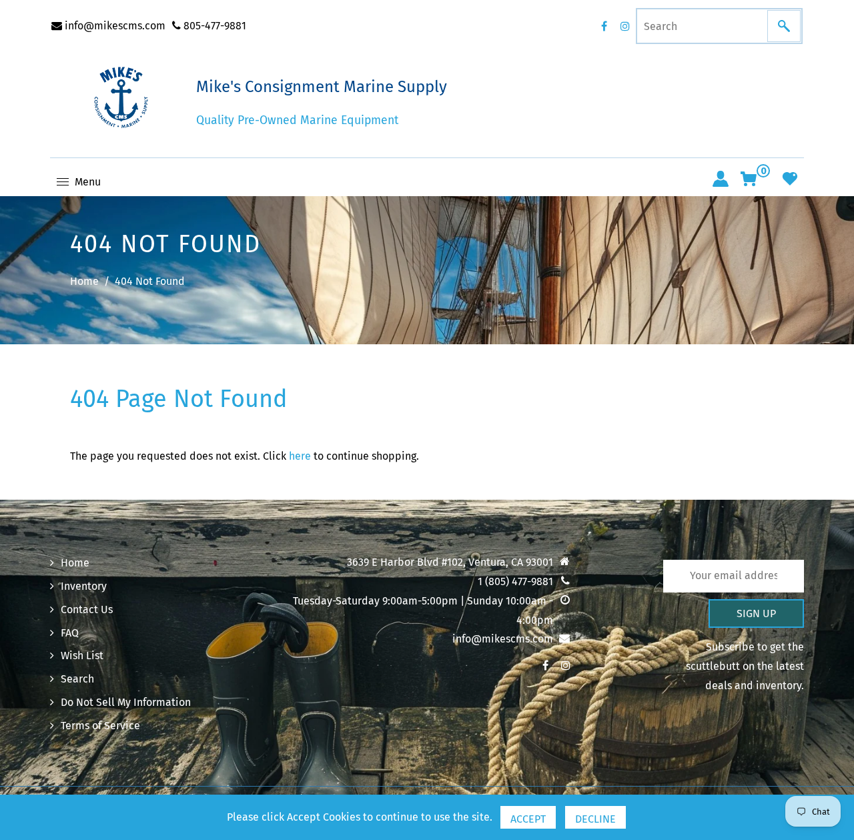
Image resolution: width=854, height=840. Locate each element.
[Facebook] (604, 26)
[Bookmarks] (790, 179)
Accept (528, 819)
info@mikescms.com (113, 25)
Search (77, 679)
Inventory (84, 586)
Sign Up (756, 613)
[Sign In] (720, 179)
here (300, 456)
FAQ (70, 632)
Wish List (82, 655)
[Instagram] (625, 26)
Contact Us (87, 609)
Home (84, 281)
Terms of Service (100, 725)
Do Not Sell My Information (126, 702)
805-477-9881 (213, 25)
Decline (595, 819)
